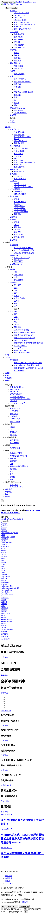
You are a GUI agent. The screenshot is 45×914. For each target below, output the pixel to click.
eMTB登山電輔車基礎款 (23, 248)
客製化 (7, 373)
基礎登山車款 (19, 143)
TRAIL (16, 139)
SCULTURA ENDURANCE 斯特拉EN (28, 343)
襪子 (15, 322)
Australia (4, 527)
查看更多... (5, 657)
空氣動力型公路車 (21, 148)
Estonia (3, 548)
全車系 (7, 127)
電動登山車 (14, 256)
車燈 (15, 290)
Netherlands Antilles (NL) (10, 588)
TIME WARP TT (20, 350)
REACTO (17, 158)
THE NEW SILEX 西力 (22, 29)
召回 (15, 89)
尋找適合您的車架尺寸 (22, 82)
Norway (4, 596)
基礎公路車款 (19, 167)
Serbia (3, 606)
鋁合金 (16, 55)
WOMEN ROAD (20, 210)
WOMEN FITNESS (21, 212)
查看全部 (4, 812)
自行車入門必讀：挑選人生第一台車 (28, 363)
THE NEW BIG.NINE (22, 352)
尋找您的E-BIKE (16, 264)
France (3, 552)
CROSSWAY (19, 191)
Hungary (4, 556)
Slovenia (4, 612)
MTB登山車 (14, 129)
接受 (3, 906)
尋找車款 (13, 115)
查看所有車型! (6, 785)
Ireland (3, 562)
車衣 (15, 314)
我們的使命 (18, 37)
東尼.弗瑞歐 (18, 68)
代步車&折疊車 (20, 194)
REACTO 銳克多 (20, 20)
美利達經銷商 (19, 74)
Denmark (4, 545)
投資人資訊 (18, 111)
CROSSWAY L (19, 206)
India (2, 560)
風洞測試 (17, 61)
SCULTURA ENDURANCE (24, 25)
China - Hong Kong (8, 537)
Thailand (4, 625)
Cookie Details (24, 906)
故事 (15, 97)
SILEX (16, 183)
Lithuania (4, 574)
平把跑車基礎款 (20, 179)
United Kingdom (7, 629)
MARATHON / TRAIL (22, 137)
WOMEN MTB (19, 208)
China (3, 535)
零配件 (12, 269)
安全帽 (16, 319)
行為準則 (17, 42)
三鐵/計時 (17, 156)
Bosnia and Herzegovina (9, 533)
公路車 (16, 225)
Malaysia (4, 578)
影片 (15, 100)
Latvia (3, 572)
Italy (2, 566)
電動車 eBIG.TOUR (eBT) (23, 335)
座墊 (15, 277)
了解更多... (5, 801)
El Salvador (5, 546)
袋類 (15, 288)
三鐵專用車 (14, 169)
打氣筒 (16, 296)
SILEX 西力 (18, 348)
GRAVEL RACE (20, 185)
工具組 (16, 301)
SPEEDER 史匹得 (20, 346)
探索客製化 (5, 636)
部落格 (7, 357)
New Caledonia (6, 590)
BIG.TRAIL (18, 17)
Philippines (5, 598)
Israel (3, 564)
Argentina (4, 525)
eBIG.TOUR (18, 262)
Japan (3, 568)
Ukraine (3, 627)
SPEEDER (18, 176)
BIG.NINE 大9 (19, 15)
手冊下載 (17, 84)
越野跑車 (17, 227)
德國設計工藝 (19, 47)
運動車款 (17, 232)
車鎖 (15, 304)
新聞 (7, 355)
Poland (3, 600)
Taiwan (3, 623)
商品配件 (13, 282)
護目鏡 (16, 325)
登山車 (16, 199)
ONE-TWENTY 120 (21, 13)
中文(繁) (8, 492)
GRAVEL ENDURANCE (23, 187)
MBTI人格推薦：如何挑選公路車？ (27, 365)
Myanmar (4, 584)
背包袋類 (17, 285)
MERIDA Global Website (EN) (12, 519)
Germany (4, 554)
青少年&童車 (15, 196)
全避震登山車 (19, 132)
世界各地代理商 (20, 79)
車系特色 (13, 11)
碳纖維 (16, 53)
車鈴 (15, 293)
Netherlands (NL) (7, 586)
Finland (3, 550)
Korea (3, 570)
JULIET (17, 204)
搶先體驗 (4, 634)
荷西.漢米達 (18, 66)
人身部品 (13, 311)
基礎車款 (17, 214)
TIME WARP (19, 164)
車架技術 (17, 58)
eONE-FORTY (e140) (22, 258)
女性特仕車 (18, 235)
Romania (4, 604)
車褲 (15, 317)
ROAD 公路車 (15, 146)
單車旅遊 (17, 87)
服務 (11, 76)
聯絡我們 (8, 876)
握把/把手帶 (18, 275)
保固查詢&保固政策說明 (23, 92)
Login (12, 120)
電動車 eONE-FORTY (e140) (24, 332)
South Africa (5, 614)
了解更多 (4, 725)
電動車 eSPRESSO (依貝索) (24, 338)
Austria (3, 529)
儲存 (25, 912)
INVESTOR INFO (20, 113)
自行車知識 (14, 360)
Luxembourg (5, 576)
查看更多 (4, 675)
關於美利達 (14, 32)
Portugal (4, 602)
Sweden (3, 617)
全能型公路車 (19, 151)
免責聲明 (8, 878)
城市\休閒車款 (15, 189)
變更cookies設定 (12, 906)
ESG (7, 375)
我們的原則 (18, 40)
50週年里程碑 (19, 45)
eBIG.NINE (18, 260)
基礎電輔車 (14, 245)
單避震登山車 (19, 135)
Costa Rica (4, 539)
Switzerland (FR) (7, 621)
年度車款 (13, 219)
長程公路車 (18, 154)
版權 (15, 105)
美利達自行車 (19, 34)
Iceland (3, 558)
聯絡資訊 (17, 95)
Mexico (3, 580)
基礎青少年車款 (20, 202)
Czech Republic (6, 543)
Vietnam (4, 631)
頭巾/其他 (17, 327)
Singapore (4, 608)
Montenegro (5, 582)
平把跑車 (13, 174)
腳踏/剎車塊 (18, 280)
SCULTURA (18, 160)
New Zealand (5, 592)
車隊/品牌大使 (15, 63)
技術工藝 (13, 50)
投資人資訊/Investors (17, 108)
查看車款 (13, 240)
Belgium (4, 531)
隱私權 (16, 103)
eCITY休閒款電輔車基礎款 (24, 250)
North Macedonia (7, 594)
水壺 (15, 306)
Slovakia (4, 610)
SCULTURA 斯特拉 (21, 22)
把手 (15, 272)
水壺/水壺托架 (19, 298)
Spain (3, 615)
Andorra (4, 523)
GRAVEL (13, 181)
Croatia (3, 541)
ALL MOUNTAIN (20, 141)
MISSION (17, 26)
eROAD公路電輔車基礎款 (24, 253)
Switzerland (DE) (7, 619)
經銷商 (12, 71)
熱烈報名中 (5, 639)
